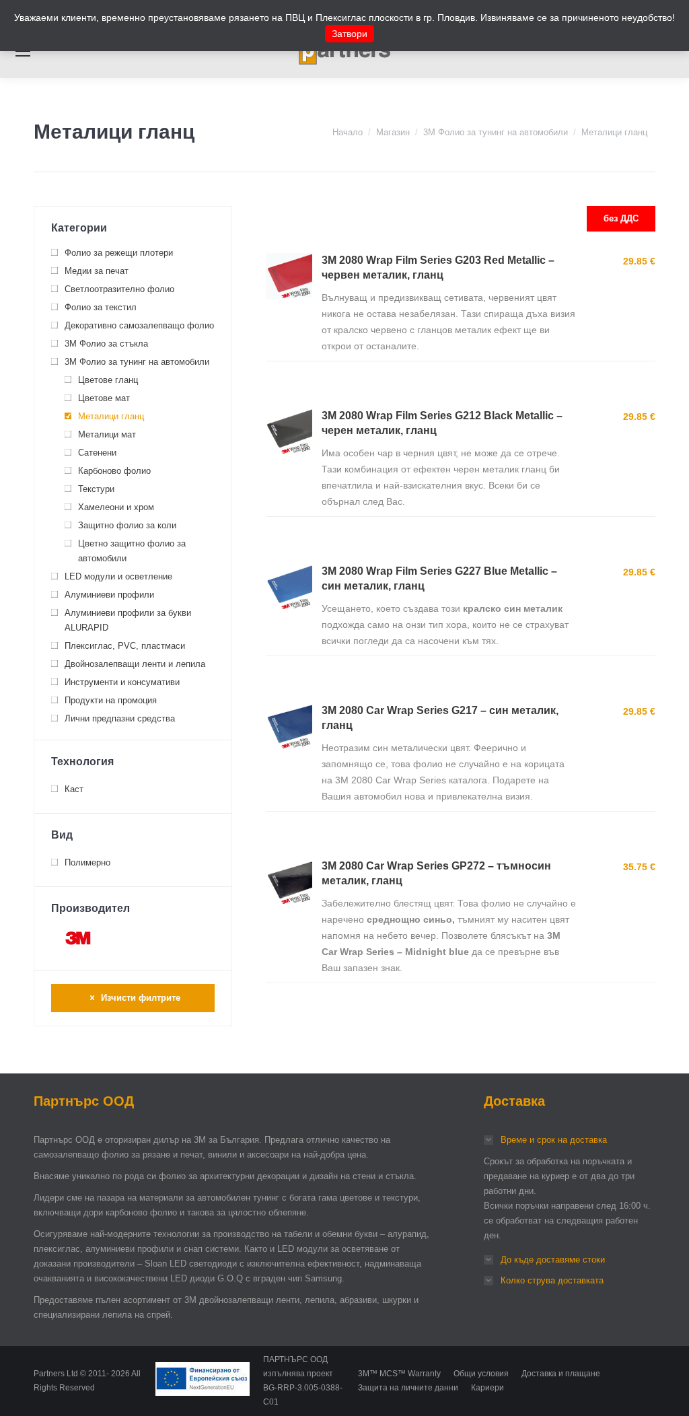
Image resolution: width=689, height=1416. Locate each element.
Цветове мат (104, 398)
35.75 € (639, 866)
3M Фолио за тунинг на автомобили (137, 362)
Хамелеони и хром (116, 507)
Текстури (96, 489)
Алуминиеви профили (109, 595)
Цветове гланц (108, 380)
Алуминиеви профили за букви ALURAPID (128, 620)
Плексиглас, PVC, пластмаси (125, 646)
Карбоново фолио (114, 471)
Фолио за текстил (101, 307)
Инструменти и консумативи (122, 682)
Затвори (349, 33)
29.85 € (639, 261)
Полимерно (87, 862)
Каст (74, 789)
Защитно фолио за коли (127, 525)
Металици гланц (111, 416)
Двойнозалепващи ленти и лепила (135, 664)
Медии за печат (97, 271)
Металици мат (107, 434)
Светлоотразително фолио (119, 289)
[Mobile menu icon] (22, 51)
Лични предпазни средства (120, 718)
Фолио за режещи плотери (119, 253)
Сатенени (97, 453)
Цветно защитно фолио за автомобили (132, 550)
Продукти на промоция (111, 700)
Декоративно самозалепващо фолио (139, 325)
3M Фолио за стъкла (106, 344)
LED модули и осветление (118, 576)
